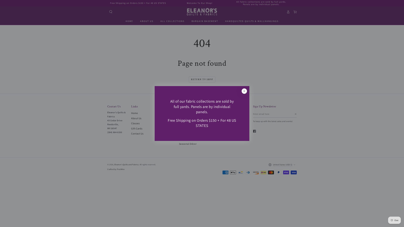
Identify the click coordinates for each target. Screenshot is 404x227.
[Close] (244, 91)
